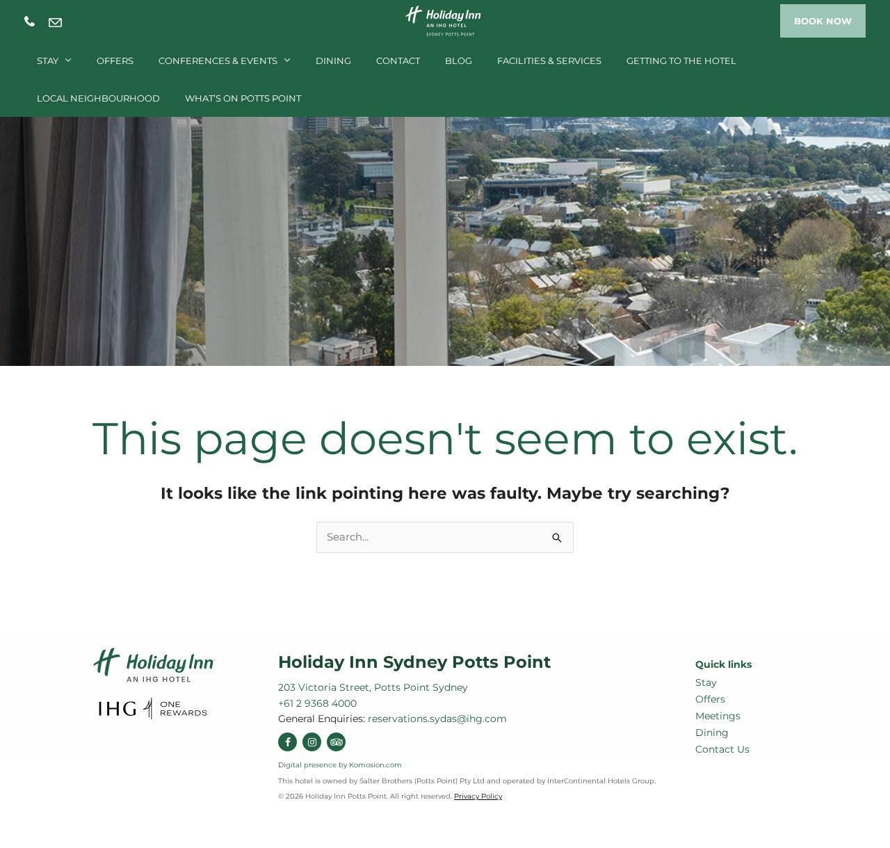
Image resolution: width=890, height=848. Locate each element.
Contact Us (722, 749)
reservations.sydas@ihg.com (55, 22)
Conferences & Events (218, 60)
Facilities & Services (549, 60)
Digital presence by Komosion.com (340, 764)
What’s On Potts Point (243, 98)
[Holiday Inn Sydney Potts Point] (445, 19)
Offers (115, 60)
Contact (398, 60)
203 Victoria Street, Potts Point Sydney (373, 687)
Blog (458, 60)
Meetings (718, 716)
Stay (47, 60)
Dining (333, 60)
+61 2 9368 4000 (29, 21)
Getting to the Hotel (681, 60)
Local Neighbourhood (98, 98)
